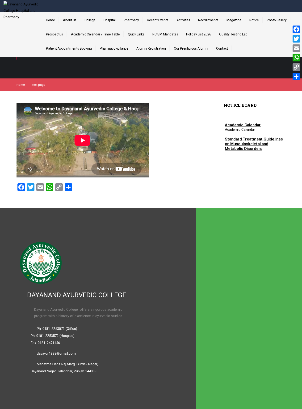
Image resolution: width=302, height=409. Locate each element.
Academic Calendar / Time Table (95, 34)
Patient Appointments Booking (69, 48)
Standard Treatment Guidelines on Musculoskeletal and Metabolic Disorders (254, 143)
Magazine (233, 20)
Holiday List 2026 (198, 34)
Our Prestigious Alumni (191, 48)
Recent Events (157, 20)
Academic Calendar (243, 123)
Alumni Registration (151, 48)
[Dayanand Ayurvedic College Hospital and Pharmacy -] (21, 19)
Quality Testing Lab (233, 34)
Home (50, 20)
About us (69, 20)
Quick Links (136, 34)
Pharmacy (131, 20)
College (90, 20)
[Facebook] (296, 29)
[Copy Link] (296, 67)
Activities (183, 20)
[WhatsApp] (296, 57)
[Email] (296, 48)
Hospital (110, 20)
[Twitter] (296, 38)
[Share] (296, 76)
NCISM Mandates (165, 34)
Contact (222, 48)
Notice (254, 20)
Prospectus (54, 34)
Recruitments (208, 20)
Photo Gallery (277, 20)
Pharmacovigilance (114, 48)
